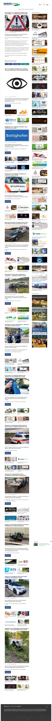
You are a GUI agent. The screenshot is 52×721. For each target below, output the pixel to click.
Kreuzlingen (31, 9)
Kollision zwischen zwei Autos (14, 296)
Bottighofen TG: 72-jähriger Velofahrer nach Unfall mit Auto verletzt (16, 127)
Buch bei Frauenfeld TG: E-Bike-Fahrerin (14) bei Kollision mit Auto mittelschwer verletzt (16, 223)
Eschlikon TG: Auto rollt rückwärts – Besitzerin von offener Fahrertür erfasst (17, 325)
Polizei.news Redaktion (12, 32)
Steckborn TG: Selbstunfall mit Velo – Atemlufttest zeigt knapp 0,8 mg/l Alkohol (15, 475)
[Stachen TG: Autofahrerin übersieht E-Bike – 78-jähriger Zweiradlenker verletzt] (17, 588)
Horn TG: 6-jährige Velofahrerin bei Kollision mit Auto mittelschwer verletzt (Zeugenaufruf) (16, 69)
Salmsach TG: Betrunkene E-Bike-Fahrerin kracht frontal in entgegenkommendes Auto (16, 426)
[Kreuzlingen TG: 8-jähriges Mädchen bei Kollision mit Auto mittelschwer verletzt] (17, 386)
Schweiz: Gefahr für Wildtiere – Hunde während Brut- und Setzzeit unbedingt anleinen (44, 544)
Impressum (6, 706)
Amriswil (20, 9)
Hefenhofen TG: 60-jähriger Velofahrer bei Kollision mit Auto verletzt (15, 174)
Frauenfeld (27, 9)
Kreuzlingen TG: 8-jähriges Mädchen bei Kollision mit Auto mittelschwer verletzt (15, 376)
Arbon (23, 9)
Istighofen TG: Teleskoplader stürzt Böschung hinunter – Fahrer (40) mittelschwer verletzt (16, 629)
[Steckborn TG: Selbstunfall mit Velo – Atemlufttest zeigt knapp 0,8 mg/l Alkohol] (17, 485)
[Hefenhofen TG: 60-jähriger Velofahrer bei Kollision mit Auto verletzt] (17, 184)
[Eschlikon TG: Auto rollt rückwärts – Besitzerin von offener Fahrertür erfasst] (17, 335)
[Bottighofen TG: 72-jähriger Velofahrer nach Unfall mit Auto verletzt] (17, 135)
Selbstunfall (11, 666)
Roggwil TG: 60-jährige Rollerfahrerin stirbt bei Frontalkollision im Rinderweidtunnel (17, 525)
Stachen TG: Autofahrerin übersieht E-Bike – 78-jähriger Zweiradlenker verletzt (16, 577)
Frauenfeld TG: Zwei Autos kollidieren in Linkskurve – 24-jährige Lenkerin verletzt (15, 275)
